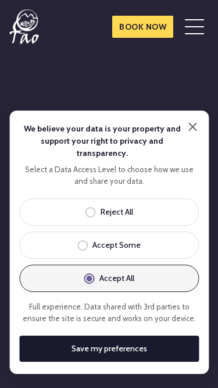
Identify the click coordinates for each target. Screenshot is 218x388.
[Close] (192, 126)
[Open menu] (194, 27)
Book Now (142, 27)
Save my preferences (109, 348)
